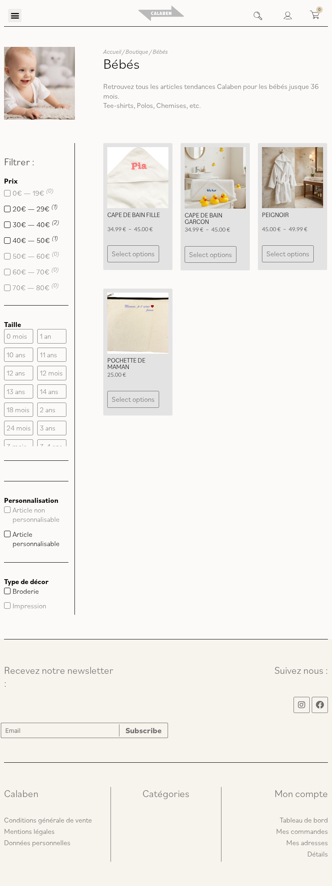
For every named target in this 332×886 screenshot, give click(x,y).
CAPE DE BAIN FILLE (133, 215)
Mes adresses (307, 842)
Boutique (137, 51)
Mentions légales (29, 831)
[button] (14, 15)
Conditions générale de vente (48, 820)
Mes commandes (302, 831)
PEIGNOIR (275, 215)
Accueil (112, 51)
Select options (133, 253)
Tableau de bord (304, 820)
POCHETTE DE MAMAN (126, 363)
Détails (317, 854)
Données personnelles (37, 842)
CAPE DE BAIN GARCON (203, 218)
